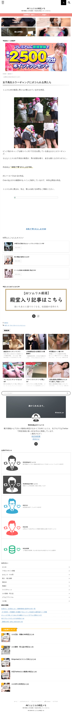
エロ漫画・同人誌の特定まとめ (22, 647)
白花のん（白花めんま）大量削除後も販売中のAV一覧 (18, 609)
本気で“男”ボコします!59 (36, 229)
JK (8, 325)
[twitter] (34, 316)
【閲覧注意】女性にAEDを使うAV (12, 622)
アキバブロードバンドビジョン (17, 325)
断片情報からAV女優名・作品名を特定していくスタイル (36, 708)
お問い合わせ (47, 701)
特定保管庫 (36, 436)
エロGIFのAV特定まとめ (20, 684)
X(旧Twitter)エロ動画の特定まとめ (24, 672)
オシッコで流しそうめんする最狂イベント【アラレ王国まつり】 (21, 615)
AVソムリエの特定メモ (36, 8)
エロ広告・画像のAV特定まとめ (22, 634)
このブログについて (24, 701)
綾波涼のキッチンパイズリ (12, 351)
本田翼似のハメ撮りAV (56, 351)
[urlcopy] (38, 316)
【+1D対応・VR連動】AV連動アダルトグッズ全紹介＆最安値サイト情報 (24, 612)
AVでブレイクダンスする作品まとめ (12, 618)
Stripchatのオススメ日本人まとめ (23, 659)
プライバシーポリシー (36, 701)
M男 (6, 325)
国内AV (6, 322)
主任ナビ (36, 439)
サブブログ (55, 701)
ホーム (15, 701)
